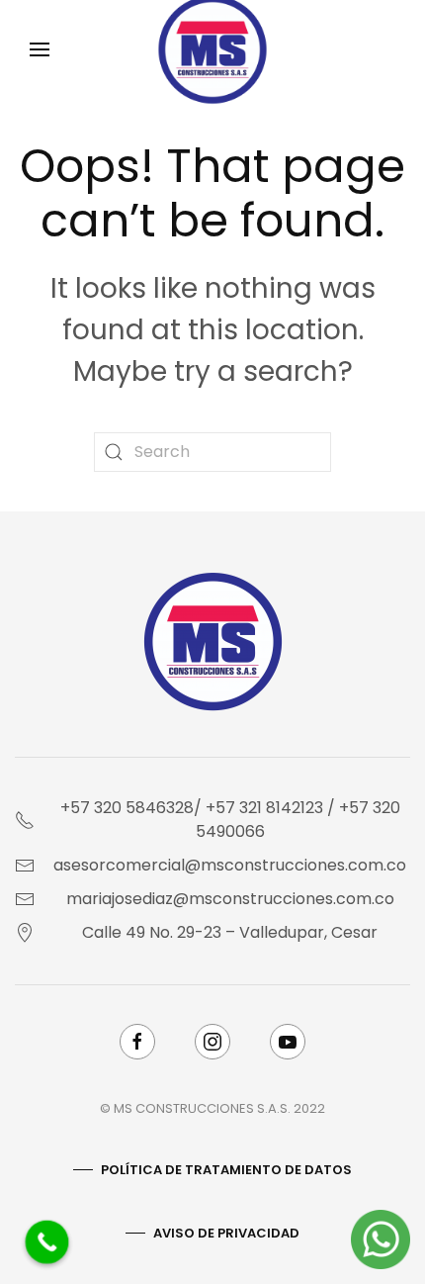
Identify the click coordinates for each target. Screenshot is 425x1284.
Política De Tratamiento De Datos (226, 1169)
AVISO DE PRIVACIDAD (226, 1233)
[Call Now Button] (47, 1242)
